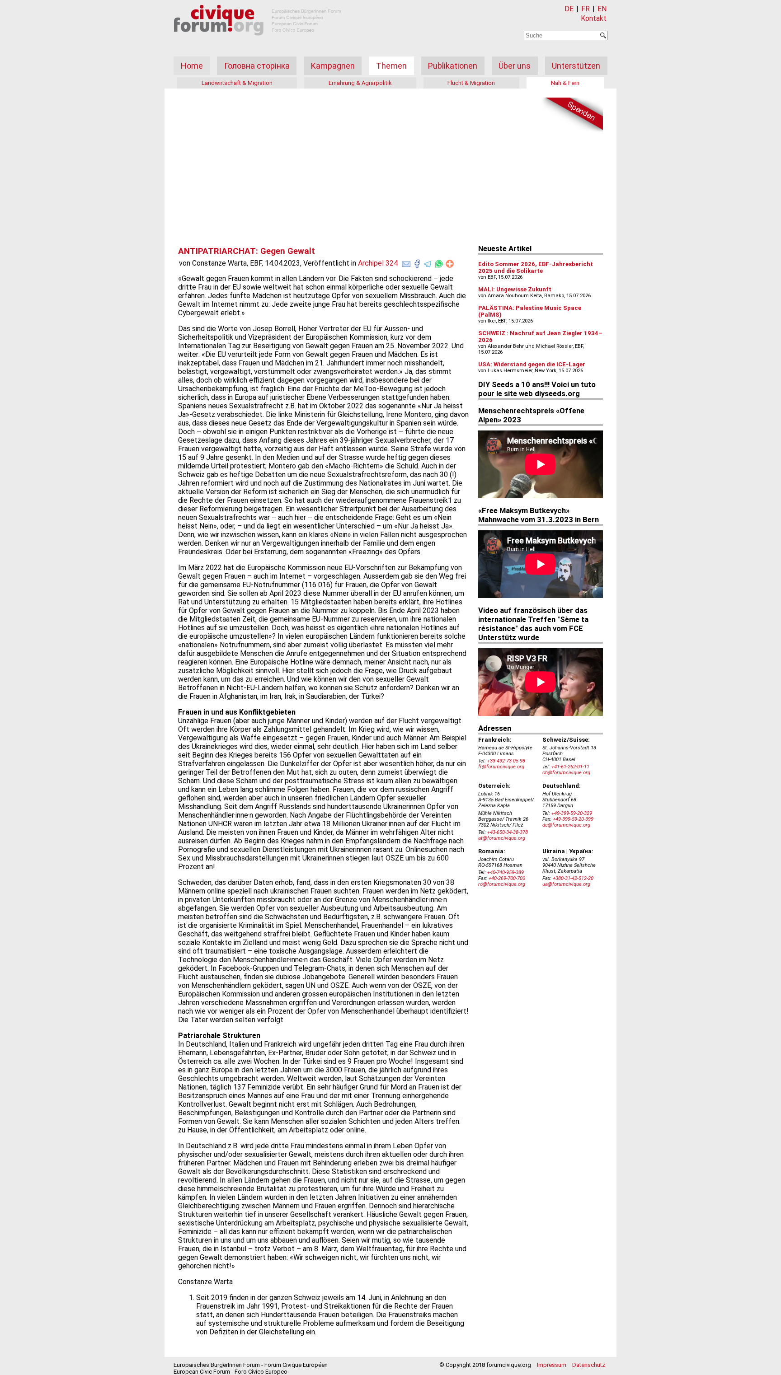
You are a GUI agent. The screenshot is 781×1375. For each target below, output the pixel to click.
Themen (391, 65)
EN (602, 9)
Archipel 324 (378, 263)
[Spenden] (571, 115)
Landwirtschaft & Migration (237, 83)
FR (585, 9)
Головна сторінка (257, 65)
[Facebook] (417, 262)
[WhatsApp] (438, 262)
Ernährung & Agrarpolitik (360, 83)
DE (569, 9)
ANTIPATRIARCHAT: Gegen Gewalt (246, 251)
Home (192, 65)
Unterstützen (576, 65)
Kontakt (594, 18)
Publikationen (452, 65)
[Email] (406, 262)
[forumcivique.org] (258, 42)
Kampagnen (333, 65)
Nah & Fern (565, 83)
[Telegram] (428, 262)
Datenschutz (588, 1364)
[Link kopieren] (449, 263)
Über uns (515, 65)
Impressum (551, 1364)
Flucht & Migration (471, 83)
